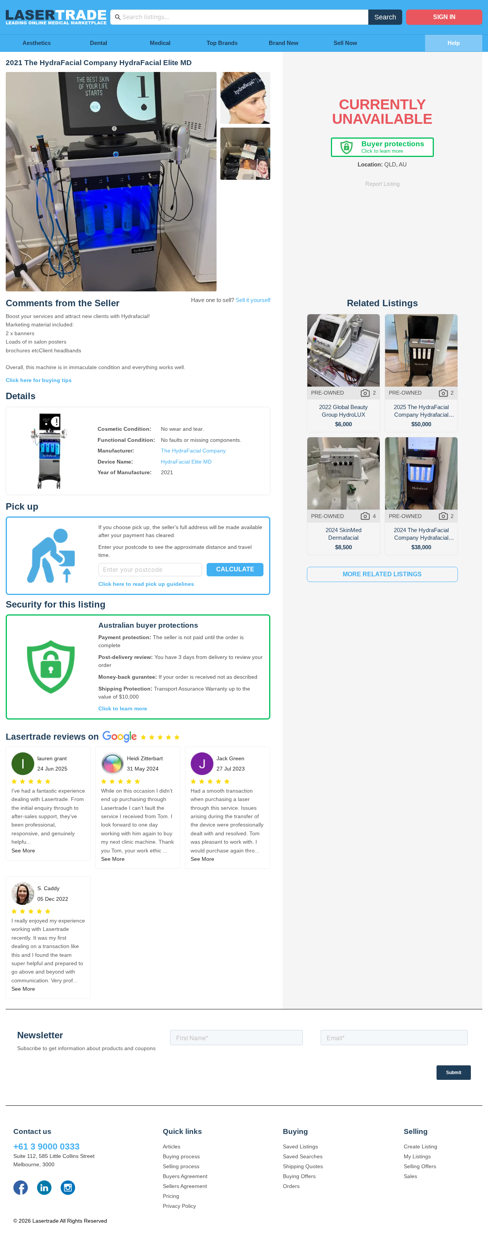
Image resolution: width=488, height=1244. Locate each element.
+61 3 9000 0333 (46, 1146)
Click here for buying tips (39, 380)
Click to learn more (122, 708)
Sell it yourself (253, 300)
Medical (160, 43)
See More (23, 850)
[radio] (143, 737)
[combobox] (243, 17)
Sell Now (345, 43)
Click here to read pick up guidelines (146, 584)
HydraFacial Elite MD (186, 462)
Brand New (284, 43)
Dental (98, 43)
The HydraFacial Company (193, 451)
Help (454, 43)
